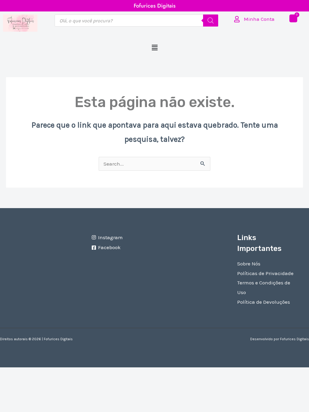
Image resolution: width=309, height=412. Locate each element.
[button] (154, 48)
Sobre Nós (248, 264)
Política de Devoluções (263, 302)
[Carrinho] (293, 18)
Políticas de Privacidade (265, 273)
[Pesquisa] (210, 20)
